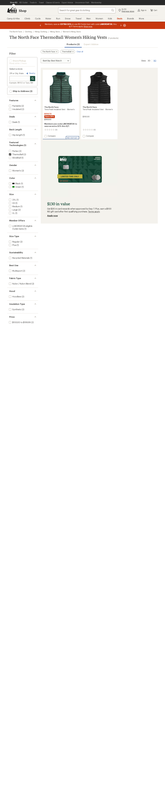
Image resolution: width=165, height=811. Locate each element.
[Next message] (120, 25)
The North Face (15, 32)
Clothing (28, 32)
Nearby (32, 73)
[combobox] (87, 10)
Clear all (80, 51)
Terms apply (94, 211)
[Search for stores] (32, 78)
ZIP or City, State (16, 73)
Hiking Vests (55, 32)
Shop (22, 10)
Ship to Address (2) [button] (22, 91)
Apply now (52, 215)
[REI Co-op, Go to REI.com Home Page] (12, 10)
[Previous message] (40, 25)
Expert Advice (91, 44)
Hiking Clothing (41, 32)
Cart (155, 10)
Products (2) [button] (73, 44)
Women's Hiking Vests (72, 32)
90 (155, 60)
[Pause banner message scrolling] (124, 25)
